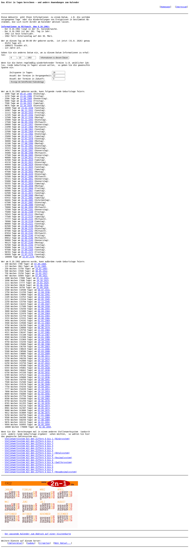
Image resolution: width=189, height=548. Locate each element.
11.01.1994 (27, 148)
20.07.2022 (44, 363)
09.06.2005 (27, 155)
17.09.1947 (44, 304)
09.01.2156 (27, 245)
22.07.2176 (28, 257)
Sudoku (30, 543)
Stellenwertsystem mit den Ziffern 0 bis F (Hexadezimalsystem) (41, 472)
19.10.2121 (27, 224)
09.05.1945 (44, 299)
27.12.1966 (27, 134)
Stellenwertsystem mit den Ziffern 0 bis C (29, 465)
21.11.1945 (44, 302)
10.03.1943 (44, 297)
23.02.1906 (26, 96)
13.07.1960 (27, 127)
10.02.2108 (27, 212)
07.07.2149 (27, 242)
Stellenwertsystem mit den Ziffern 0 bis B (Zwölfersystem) (38, 462)
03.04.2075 (44, 410)
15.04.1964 (44, 313)
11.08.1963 (27, 129)
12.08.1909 (26, 98)
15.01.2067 (27, 190)
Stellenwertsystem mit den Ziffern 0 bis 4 (29, 446)
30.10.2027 (27, 169)
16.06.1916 (26, 101)
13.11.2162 (27, 247)
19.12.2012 (44, 358)
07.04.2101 (27, 209)
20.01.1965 (44, 316)
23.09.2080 (27, 195)
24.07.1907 (41, 268)
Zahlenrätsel (15, 543)
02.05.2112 (27, 214)
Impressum (181, 7)
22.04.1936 (44, 292)
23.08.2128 (27, 226)
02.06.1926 (42, 285)
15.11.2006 (44, 349)
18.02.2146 (27, 235)
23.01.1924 (42, 283)
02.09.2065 (44, 398)
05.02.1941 (44, 294)
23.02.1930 (27, 108)
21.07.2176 (27, 254)
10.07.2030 (44, 370)
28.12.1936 (27, 117)
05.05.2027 (44, 365)
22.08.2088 (27, 205)
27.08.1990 (27, 143)
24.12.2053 (44, 391)
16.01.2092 (44, 422)
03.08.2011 (44, 356)
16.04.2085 (27, 200)
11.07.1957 (27, 124)
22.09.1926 (42, 287)
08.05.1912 (41, 271)
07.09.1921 (41, 276)
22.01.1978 (27, 138)
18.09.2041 (44, 379)
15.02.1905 (40, 266)
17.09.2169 (27, 250)
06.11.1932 (27, 110)
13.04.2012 (27, 157)
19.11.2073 (27, 193)
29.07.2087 (27, 202)
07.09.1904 (40, 264)
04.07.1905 (26, 94)
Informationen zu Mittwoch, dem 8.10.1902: (25, 26)
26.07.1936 (27, 115)
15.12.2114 (27, 216)
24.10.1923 (42, 280)
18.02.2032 (44, 372)
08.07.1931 (44, 290)
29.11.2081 (27, 198)
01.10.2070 (44, 403)
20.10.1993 (44, 342)
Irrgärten (44, 543)
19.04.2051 (44, 387)
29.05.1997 (27, 150)
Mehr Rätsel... (62, 543)
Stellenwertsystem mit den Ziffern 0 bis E (29, 469)
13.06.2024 (27, 164)
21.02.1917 (41, 273)
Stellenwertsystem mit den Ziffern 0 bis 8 (29, 455)
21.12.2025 (27, 167)
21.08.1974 (44, 325)
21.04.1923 (26, 103)
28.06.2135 (27, 228)
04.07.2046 (27, 176)
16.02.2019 (27, 160)
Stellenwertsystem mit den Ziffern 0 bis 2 (29, 441)
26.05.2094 (44, 424)
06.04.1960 (44, 311)
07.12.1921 (42, 278)
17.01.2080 (44, 415)
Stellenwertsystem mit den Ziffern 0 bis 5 (29, 448)
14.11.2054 (27, 183)
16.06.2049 (44, 384)
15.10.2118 (27, 221)
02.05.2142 (27, 231)
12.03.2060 (27, 188)
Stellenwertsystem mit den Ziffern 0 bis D (29, 467)
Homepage (165, 7)
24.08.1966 (44, 318)
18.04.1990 (44, 339)
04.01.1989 (44, 337)
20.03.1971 (27, 136)
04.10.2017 (44, 361)
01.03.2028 (44, 368)
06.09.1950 (27, 122)
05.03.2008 (44, 351)
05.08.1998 (27, 153)
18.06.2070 (44, 401)
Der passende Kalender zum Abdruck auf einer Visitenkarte (38, 534)
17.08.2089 (44, 420)
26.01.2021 (27, 162)
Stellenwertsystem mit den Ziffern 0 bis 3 (29, 443)
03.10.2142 (27, 233)
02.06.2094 (27, 207)
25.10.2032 (27, 172)
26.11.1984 (27, 141)
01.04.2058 (27, 186)
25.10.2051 (44, 389)
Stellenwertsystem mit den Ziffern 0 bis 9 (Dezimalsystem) (38, 457)
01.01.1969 (44, 320)
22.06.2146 (27, 238)
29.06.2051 (27, 179)
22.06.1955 (44, 309)
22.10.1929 (26, 105)
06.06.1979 (44, 327)
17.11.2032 (44, 375)
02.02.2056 (44, 394)
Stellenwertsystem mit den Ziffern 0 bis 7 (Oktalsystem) (37, 453)
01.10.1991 (27, 146)
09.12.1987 (44, 335)
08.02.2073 (44, 405)
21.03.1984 (44, 330)
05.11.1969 (44, 323)
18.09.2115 (27, 219)
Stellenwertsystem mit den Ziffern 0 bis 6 (29, 450)
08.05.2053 (27, 181)
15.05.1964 (27, 131)
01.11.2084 (44, 417)
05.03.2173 (27, 252)
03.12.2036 (44, 377)
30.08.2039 (27, 174)
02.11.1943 (27, 120)
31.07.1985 (44, 332)
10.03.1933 (27, 112)
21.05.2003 (44, 346)
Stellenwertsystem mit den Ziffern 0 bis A (29, 460)
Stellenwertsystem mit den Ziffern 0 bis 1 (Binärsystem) (37, 439)
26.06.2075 (44, 413)
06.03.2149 (27, 240)
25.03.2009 (44, 353)
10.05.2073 (44, 408)
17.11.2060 (44, 396)
